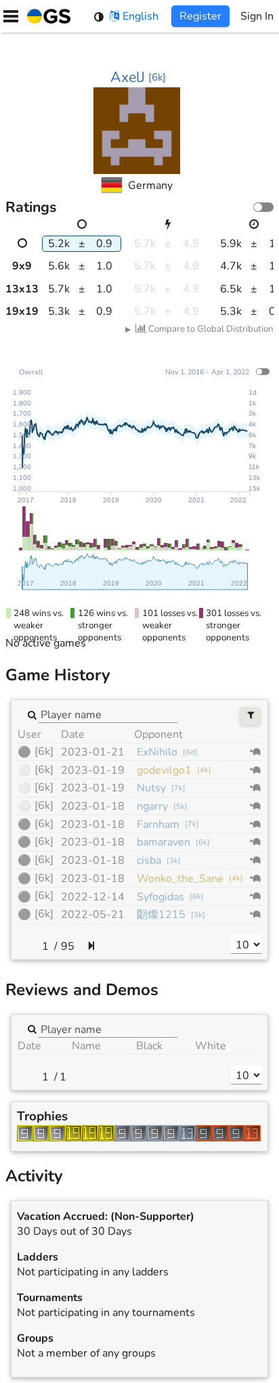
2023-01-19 (93, 770)
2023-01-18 (93, 806)
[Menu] (11, 16)
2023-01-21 (93, 752)
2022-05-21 (93, 914)
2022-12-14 (93, 897)
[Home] (46, 16)
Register (200, 16)
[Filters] (250, 716)
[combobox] (108, 714)
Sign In (257, 16)
